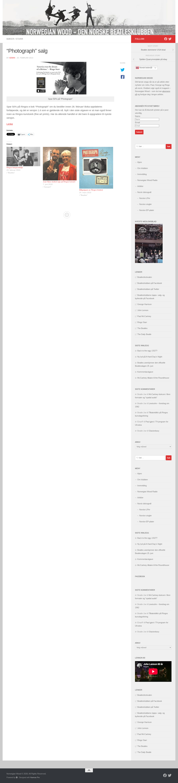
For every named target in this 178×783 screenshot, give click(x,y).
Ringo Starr (142, 322)
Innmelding (142, 174)
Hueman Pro (35, 777)
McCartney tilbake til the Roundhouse (153, 378)
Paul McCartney (144, 316)
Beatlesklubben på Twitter (148, 289)
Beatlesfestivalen (144, 277)
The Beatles (142, 328)
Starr (19, 39)
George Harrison (144, 304)
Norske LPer (144, 198)
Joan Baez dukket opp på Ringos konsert (59, 182)
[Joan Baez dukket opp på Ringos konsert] (60, 163)
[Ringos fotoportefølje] (23, 156)
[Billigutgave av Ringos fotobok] (96, 168)
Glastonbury (154, 431)
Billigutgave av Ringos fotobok (91, 190)
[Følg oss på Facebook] (165, 38)
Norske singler (145, 204)
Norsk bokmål (145, 68)
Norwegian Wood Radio (147, 180)
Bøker (10, 39)
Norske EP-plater (146, 210)
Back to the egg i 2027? (147, 351)
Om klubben (142, 168)
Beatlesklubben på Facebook (149, 283)
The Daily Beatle (144, 334)
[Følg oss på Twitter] (169, 38)
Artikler (140, 186)
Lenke (10, 124)
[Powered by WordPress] (17, 777)
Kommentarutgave (145, 372)
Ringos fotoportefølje (15, 167)
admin (12, 58)
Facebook (140, 576)
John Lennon (142, 310)
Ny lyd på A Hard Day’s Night (149, 357)
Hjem (139, 162)
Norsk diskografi (144, 192)
